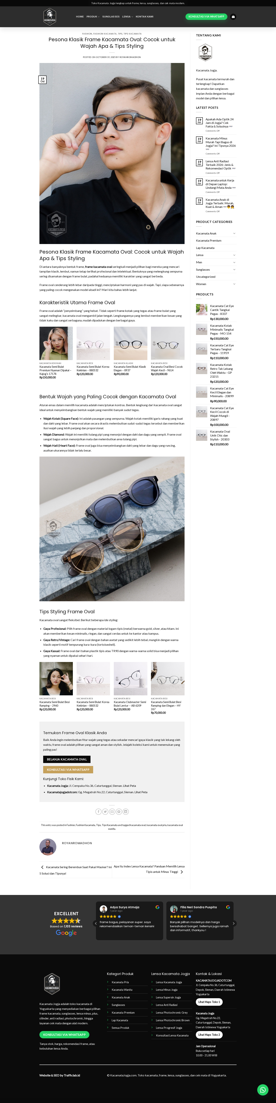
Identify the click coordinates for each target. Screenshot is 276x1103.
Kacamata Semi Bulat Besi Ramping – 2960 (54, 703)
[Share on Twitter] (105, 812)
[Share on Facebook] (98, 812)
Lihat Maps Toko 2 (209, 1034)
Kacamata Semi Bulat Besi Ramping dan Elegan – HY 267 (166, 705)
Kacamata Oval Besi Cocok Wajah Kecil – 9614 (167, 368)
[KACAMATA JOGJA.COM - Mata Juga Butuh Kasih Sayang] (54, 16)
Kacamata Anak (206, 233)
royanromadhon (130, 57)
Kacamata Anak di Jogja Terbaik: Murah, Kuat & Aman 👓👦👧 (220, 203)
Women (201, 284)
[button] (233, 17)
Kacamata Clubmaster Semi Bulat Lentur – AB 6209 (130, 703)
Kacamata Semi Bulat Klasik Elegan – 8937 (130, 368)
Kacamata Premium (208, 240)
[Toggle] (234, 233)
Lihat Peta (129, 785)
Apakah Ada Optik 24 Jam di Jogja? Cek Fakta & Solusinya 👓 (220, 122)
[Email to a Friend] (112, 812)
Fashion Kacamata (105, 33)
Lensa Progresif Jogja (169, 1027)
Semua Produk (120, 1027)
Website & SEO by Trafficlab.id (59, 1075)
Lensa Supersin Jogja (168, 997)
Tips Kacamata (133, 33)
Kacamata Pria (120, 982)
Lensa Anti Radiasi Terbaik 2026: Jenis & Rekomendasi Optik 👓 (221, 164)
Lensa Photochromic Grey (172, 1012)
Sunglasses (111, 16)
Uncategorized (205, 276)
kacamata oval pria (157, 825)
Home (80, 16)
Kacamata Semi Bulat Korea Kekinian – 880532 (93, 368)
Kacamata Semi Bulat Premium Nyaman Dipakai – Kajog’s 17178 (55, 370)
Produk (92, 16)
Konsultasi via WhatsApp (68, 769)
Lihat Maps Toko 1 (209, 1001)
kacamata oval (138, 825)
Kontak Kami (144, 16)
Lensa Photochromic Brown (173, 1020)
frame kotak (125, 310)
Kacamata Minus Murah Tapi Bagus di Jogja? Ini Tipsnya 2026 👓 (221, 143)
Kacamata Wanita (122, 989)
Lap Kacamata (205, 247)
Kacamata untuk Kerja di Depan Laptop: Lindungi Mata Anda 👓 (221, 183)
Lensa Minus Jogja (166, 989)
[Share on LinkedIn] (126, 812)
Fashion (87, 33)
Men (199, 262)
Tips (120, 33)
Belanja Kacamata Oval (67, 759)
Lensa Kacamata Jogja (169, 982)
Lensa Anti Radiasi (166, 1004)
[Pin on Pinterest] (119, 812)
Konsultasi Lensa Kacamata (172, 1035)
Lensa (126, 16)
